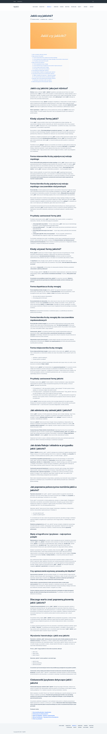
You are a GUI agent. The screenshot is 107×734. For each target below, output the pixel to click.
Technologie (73, 6)
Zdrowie (85, 6)
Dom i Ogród (35, 6)
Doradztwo (41, 6)
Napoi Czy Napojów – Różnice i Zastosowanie (44, 715)
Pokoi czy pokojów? (37, 718)
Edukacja (49, 6)
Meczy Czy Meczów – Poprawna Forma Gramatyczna (45, 717)
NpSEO (15, 1)
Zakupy (79, 6)
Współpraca (19, 1)
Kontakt (91, 6)
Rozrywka (67, 6)
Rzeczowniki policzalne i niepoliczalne (42, 712)
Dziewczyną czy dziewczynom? (40, 713)
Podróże (61, 6)
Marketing (56, 6)
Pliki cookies (85, 727)
